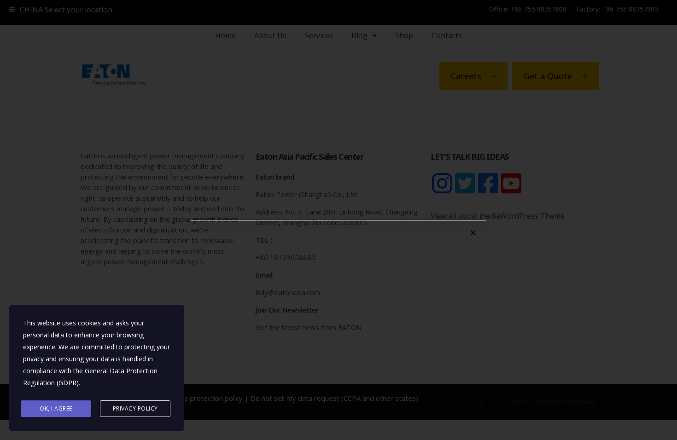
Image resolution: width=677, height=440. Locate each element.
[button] (473, 232)
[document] (338, 220)
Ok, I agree (56, 408)
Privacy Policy (135, 408)
